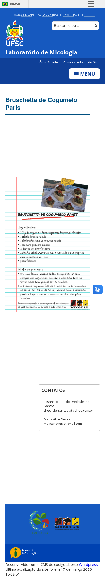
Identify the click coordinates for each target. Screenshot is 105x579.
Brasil (15, 4)
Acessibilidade (24, 14)
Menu (87, 74)
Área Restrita (49, 62)
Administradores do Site (80, 62)
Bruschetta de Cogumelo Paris (41, 103)
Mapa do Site (74, 14)
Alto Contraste (49, 14)
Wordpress (88, 564)
